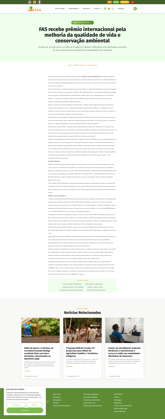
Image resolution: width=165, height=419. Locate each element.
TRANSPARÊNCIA (73, 9)
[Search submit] (135, 8)
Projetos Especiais (119, 411)
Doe (109, 2)
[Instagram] (112, 8)
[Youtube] (109, 8)
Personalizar (16, 405)
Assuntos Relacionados (83, 22)
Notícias (116, 397)
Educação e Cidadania (93, 284)
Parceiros (56, 403)
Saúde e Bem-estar (95, 287)
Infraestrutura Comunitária (73, 287)
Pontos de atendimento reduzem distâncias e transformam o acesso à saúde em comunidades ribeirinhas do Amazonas (124, 352)
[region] (25, 400)
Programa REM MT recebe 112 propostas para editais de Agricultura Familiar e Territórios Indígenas (82, 352)
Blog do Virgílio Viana (120, 408)
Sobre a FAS (56, 394)
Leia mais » (27, 371)
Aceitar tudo (25, 410)
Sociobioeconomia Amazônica (71, 290)
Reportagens (118, 400)
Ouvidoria (124, 2)
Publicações (118, 403)
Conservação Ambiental (72, 284)
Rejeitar (34, 405)
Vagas (116, 2)
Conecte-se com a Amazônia (123, 405)
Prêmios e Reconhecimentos (61, 405)
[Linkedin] (105, 8)
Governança (56, 397)
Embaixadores (57, 400)
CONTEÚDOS (86, 9)
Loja (132, 2)
